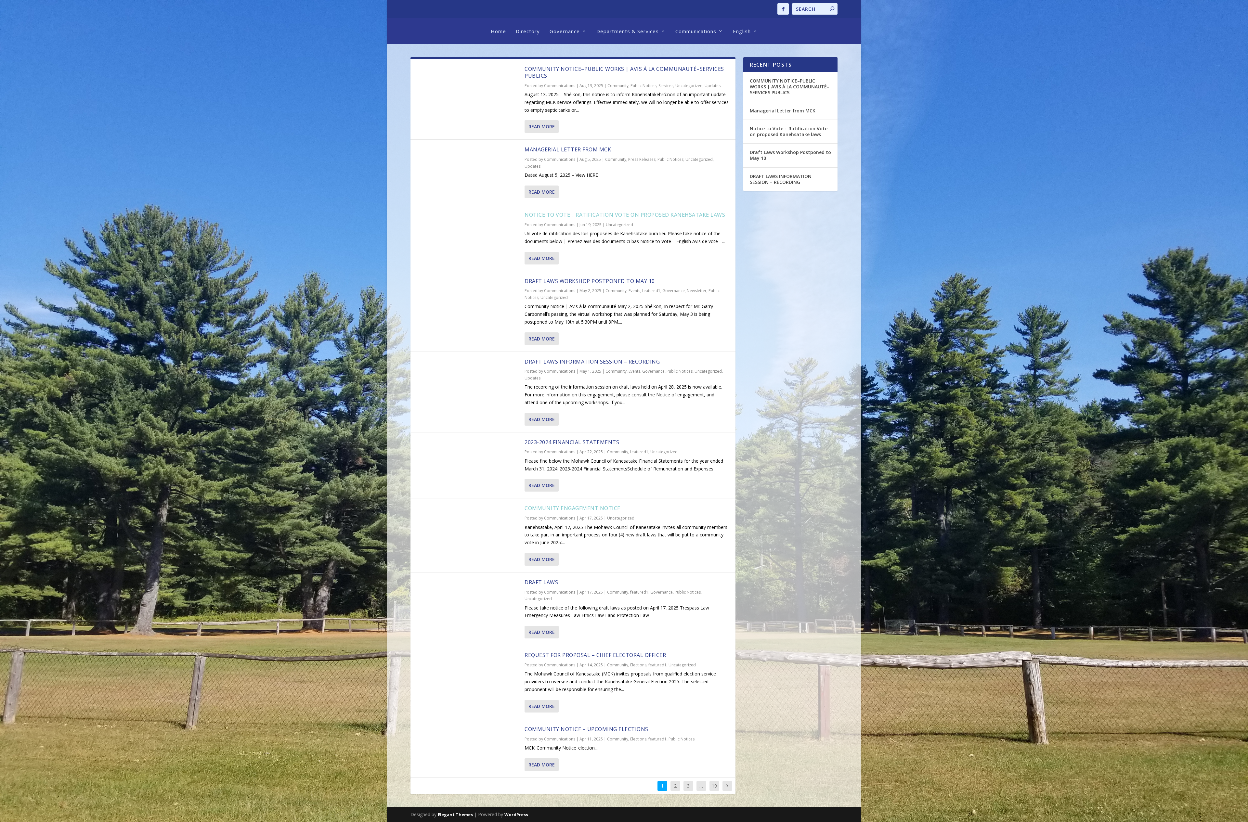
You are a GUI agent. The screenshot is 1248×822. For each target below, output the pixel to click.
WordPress (516, 814)
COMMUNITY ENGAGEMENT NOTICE (572, 508)
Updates (713, 85)
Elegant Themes (455, 814)
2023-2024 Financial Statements (572, 442)
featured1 (651, 290)
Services (665, 85)
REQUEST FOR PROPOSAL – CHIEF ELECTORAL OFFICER (595, 655)
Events (634, 290)
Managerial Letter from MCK (568, 149)
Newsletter (697, 290)
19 (714, 786)
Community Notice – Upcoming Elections (586, 729)
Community (618, 85)
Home (498, 31)
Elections (638, 665)
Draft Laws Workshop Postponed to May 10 (590, 281)
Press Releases (642, 159)
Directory (528, 31)
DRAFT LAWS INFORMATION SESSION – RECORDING (592, 361)
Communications (695, 31)
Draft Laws (541, 582)
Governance (565, 31)
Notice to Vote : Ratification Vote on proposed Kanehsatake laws (626, 214)
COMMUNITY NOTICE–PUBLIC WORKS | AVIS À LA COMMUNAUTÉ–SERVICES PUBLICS (624, 72)
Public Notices (643, 85)
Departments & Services (627, 31)
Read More (541, 126)
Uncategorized (689, 85)
